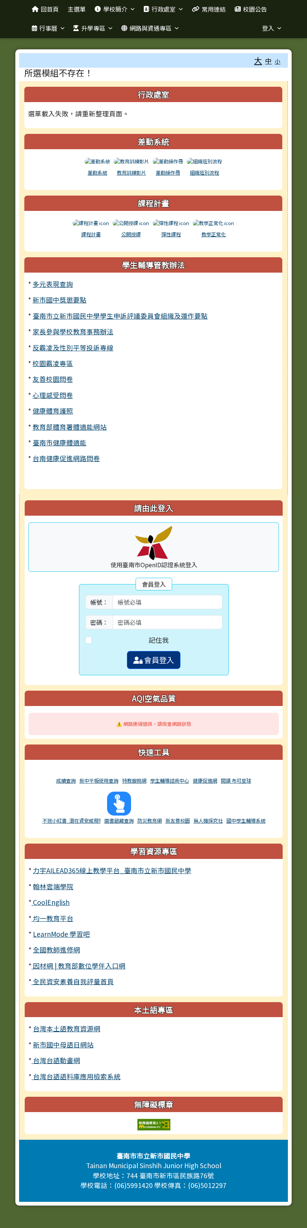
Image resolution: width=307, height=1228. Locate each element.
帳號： (99, 602)
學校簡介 (115, 8)
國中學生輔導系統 (246, 820)
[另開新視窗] (66, 772)
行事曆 (48, 28)
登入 (268, 28)
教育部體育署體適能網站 (70, 427)
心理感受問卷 (53, 395)
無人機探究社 (208, 820)
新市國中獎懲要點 (59, 299)
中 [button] (268, 60)
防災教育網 (149, 820)
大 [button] (258, 60)
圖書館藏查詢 (119, 820)
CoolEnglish (50, 902)
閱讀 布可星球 (236, 780)
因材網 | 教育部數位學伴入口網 (78, 965)
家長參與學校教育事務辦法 (73, 331)
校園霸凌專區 (53, 363)
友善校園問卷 (53, 379)
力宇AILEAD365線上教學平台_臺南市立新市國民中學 (112, 870)
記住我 (159, 640)
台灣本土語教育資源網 (66, 1028)
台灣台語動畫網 (55, 1060)
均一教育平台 (52, 918)
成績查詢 (66, 780)
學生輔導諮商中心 (169, 780)
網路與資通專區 (150, 28)
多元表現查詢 (53, 284)
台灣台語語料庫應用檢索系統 (76, 1076)
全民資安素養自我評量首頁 (72, 981)
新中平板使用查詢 (98, 780)
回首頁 (50, 8)
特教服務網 (134, 780)
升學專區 (93, 28)
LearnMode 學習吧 (61, 934)
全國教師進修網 (56, 949)
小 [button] (277, 61)
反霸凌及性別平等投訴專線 (73, 347)
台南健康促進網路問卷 (66, 458)
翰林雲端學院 (53, 886)
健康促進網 (205, 780)
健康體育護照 (53, 410)
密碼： (99, 622)
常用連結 (214, 8)
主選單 (77, 8)
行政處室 (164, 8)
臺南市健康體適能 (59, 442)
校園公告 (255, 8)
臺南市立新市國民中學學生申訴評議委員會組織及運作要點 (120, 315)
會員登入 (158, 659)
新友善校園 (177, 820)
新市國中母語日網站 (63, 1044)
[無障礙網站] (153, 1123)
